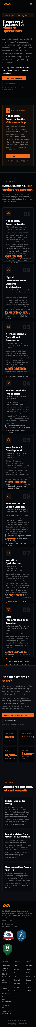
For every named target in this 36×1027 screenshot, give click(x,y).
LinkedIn (29, 965)
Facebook (29, 976)
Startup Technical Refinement (6, 990)
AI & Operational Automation (6, 982)
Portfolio (17, 980)
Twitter (28, 969)
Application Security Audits (6, 968)
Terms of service (23, 1023)
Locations (17, 973)
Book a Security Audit (13, 78)
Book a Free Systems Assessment (17, 715)
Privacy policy (12, 1023)
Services (17, 969)
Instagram (29, 973)
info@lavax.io (11, 924)
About (16, 965)
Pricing (16, 991)
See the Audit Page (16, 156)
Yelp (27, 987)
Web (15, 976)
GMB (28, 991)
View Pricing (10, 84)
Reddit (28, 980)
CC (27, 983)
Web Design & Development (6, 999)
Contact (17, 987)
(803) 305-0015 (12, 926)
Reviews (17, 983)
